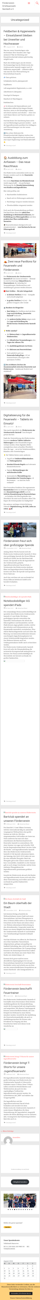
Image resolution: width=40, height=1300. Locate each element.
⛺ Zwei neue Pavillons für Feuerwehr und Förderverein (20, 265)
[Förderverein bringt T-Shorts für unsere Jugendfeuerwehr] (20, 1059)
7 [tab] (21, 1209)
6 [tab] (18, 1209)
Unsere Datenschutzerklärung (21, 1298)
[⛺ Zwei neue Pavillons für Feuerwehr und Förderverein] (20, 257)
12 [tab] (31, 1209)
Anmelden (16, 1137)
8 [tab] (23, 1209)
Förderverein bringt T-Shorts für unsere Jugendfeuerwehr (17, 1067)
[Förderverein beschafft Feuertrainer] (17, 984)
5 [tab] (16, 1209)
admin (21, 47)
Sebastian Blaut (26, 548)
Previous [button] (6, 1200)
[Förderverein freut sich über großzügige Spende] (20, 537)
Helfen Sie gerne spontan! (13, 1223)
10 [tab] (27, 1209)
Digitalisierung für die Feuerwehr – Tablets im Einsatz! (18, 419)
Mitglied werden (20, 1182)
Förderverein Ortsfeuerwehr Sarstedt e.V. (9, 6)
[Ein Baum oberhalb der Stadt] (15, 899)
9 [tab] (25, 1209)
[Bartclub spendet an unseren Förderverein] (20, 812)
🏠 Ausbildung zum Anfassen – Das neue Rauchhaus (17, 162)
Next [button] (34, 1200)
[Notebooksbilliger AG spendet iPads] (17, 597)
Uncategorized (11, 145)
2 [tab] (10, 1209)
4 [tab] (14, 1209)
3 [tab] (12, 1209)
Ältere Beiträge (7, 1131)
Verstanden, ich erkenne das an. (21, 1293)
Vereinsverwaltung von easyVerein (20, 1169)
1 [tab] (8, 1209)
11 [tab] (29, 1209)
